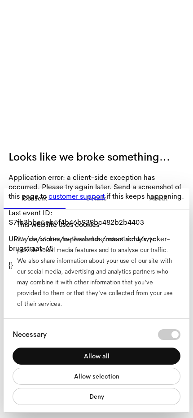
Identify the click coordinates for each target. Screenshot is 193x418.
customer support (76, 196)
